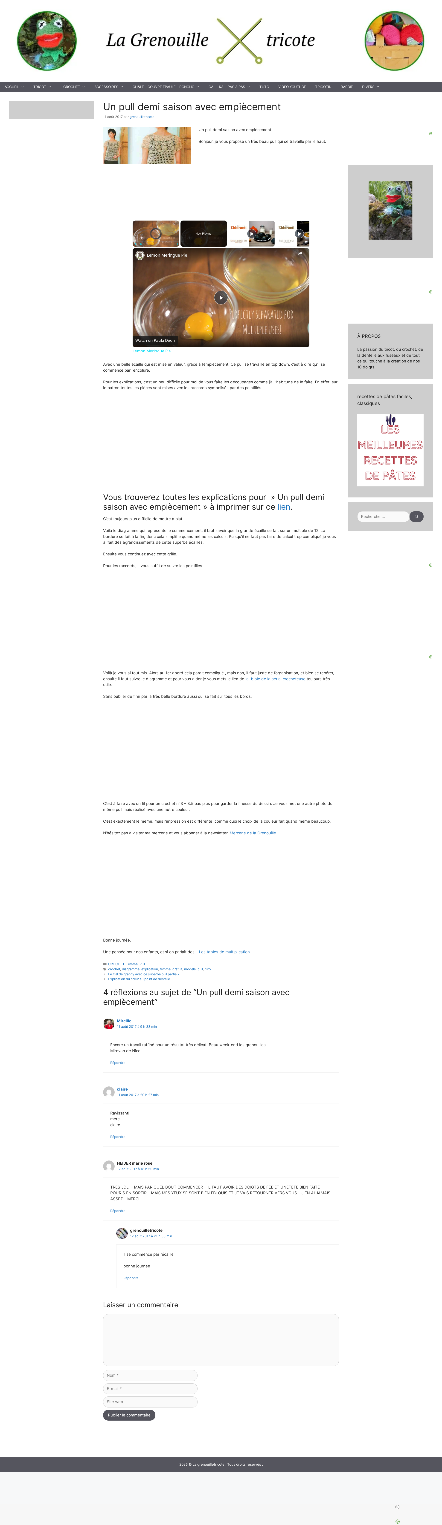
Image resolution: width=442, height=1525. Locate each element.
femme (165, 969)
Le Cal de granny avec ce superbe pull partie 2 (144, 974)
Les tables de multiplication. (225, 952)
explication (149, 969)
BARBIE (347, 87)
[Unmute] (141, 244)
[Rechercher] (417, 516)
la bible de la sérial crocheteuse (275, 679)
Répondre (117, 1063)
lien (282, 506)
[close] (397, 1507)
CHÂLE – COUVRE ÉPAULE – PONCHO (163, 87)
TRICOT (39, 87)
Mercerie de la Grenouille (252, 833)
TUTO (264, 87)
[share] (300, 253)
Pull (142, 964)
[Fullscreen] (176, 244)
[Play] (135, 244)
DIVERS (368, 87)
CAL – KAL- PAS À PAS (227, 87)
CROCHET (71, 87)
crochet (114, 969)
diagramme (131, 969)
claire (122, 1089)
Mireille (124, 1021)
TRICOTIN (323, 87)
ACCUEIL (12, 87)
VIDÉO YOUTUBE (292, 87)
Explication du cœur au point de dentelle (139, 979)
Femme (132, 964)
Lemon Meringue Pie (167, 255)
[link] (140, 255)
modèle (190, 969)
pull (200, 969)
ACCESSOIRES (106, 87)
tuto (208, 969)
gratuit (177, 969)
